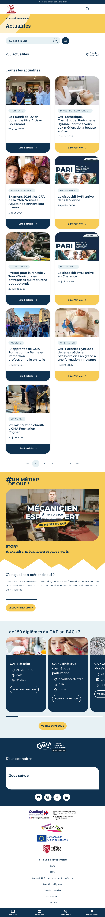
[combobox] (33, 40)
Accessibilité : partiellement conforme (52, 878)
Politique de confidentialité (52, 859)
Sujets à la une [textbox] (18, 40)
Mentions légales (52, 884)
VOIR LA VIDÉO (54, 514)
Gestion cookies (52, 890)
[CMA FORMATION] (11, 9)
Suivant (76, 463)
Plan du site (52, 896)
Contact (52, 902)
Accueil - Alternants (19, 18)
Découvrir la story (20, 607)
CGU (52, 866)
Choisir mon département (54, 2)
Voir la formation (26, 690)
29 (70, 464)
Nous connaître (19, 758)
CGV (52, 872)
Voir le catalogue (52, 726)
